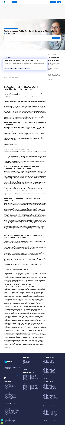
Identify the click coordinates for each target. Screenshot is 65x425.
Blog (33, 2)
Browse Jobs (20, 2)
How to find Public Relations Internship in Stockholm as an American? (53, 68)
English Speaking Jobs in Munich (49, 372)
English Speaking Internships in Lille (29, 376)
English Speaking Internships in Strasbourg (30, 384)
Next (6, 73)
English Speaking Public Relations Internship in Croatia (21, 300)
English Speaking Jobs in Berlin (48, 371)
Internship (5, 54)
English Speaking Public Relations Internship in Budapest (19, 307)
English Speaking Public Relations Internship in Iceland (22, 340)
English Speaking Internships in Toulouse (30, 378)
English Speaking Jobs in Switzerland (49, 388)
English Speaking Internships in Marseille (30, 380)
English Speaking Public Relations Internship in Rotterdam (14, 286)
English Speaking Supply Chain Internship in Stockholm (27, 276)
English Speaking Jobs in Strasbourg (49, 369)
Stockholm (9, 54)
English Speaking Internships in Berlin (30, 386)
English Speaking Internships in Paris (29, 375)
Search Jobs (25, 363)
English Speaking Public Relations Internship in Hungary (22, 296)
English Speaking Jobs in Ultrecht (49, 378)
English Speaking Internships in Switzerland (51, 410)
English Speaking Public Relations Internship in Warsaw (17, 309)
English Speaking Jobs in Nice (48, 368)
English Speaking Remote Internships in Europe (51, 419)
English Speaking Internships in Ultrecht (30, 393)
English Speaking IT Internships (9, 405)
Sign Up (53, 2)
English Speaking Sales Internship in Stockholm (30, 274)
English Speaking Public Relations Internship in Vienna (17, 310)
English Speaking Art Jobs (8, 399)
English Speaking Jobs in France (48, 385)
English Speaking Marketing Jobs (9, 387)
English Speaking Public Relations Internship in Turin (32, 313)
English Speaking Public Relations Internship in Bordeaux (31, 289)
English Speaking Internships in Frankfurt (30, 388)
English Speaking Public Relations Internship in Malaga (30, 323)
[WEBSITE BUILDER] (2, 423)
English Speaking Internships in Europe (50, 405)
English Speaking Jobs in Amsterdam (49, 374)
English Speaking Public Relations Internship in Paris (21, 344)
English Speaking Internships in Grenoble (30, 379)
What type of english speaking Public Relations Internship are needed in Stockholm (54, 72)
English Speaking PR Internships (9, 418)
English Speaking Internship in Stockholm (36, 281)
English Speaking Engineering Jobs (10, 386)
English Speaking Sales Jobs (9, 392)
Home (24, 360)
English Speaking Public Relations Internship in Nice (26, 292)
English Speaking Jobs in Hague (49, 375)
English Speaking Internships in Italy (49, 415)
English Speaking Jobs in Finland (49, 390)
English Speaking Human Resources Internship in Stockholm (34, 271)
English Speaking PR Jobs (8, 396)
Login (59, 2)
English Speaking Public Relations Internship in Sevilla (30, 317)
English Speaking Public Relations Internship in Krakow (31, 316)
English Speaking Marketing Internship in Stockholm (13, 274)
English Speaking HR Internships (9, 411)
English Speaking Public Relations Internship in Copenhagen (30, 326)
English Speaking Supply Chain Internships (11, 414)
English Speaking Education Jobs (9, 394)
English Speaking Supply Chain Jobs (10, 393)
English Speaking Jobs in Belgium (49, 396)
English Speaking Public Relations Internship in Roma (20, 306)
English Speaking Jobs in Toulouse (49, 363)
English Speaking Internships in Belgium (50, 417)
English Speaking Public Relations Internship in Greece (20, 302)
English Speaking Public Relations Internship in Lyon (34, 286)
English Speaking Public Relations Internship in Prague (17, 312)
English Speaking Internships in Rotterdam (31, 391)
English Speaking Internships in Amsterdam (31, 389)
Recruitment (27, 2)
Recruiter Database (26, 361)
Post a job (7, 68)
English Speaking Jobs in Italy (48, 394)
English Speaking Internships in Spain (49, 413)
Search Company (26, 364)
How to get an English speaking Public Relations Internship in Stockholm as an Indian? (54, 64)
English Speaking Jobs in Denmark (49, 395)
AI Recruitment (13, 68)
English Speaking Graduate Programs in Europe (51, 420)
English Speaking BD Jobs (8, 398)
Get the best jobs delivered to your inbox (14, 375)
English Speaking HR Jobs (8, 389)
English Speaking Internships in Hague (30, 390)
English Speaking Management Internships (11, 410)
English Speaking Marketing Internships (11, 409)
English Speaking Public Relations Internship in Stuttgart (32, 320)
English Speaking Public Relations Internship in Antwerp (24, 330)
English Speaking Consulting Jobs (9, 395)
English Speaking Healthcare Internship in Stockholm (21, 280)
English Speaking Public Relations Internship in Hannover (31, 324)
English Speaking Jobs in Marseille (49, 365)
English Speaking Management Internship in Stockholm (13, 271)
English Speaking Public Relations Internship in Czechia (21, 299)
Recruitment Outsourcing (23, 68)
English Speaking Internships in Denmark (50, 416)
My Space (25, 368)
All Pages (25, 369)
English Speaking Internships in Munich (30, 387)
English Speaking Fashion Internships (10, 412)
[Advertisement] (32, 12)
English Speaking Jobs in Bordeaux (49, 367)
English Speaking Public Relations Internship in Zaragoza (31, 319)
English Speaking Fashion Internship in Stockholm (12, 273)
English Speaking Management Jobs (10, 388)
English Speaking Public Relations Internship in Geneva (24, 334)
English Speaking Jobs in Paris (48, 360)
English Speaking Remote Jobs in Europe (50, 398)
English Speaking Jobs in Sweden (49, 389)
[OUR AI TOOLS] (2, 420)
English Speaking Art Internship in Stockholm (20, 281)
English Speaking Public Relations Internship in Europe (22, 341)
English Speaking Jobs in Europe (49, 384)
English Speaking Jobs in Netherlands (49, 386)
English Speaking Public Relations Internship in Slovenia (21, 336)
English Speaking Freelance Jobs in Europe (50, 399)
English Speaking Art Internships (9, 421)
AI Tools (37, 2)
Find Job (56, 37)
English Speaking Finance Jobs (9, 385)
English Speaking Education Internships (11, 415)
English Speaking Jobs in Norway (49, 393)
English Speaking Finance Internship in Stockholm (27, 277)
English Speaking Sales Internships (10, 413)
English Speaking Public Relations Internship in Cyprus (21, 337)
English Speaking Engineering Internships (11, 408)
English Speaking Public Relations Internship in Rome (29, 327)
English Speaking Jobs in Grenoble (49, 364)
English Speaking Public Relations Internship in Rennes (21, 295)
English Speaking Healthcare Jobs (10, 397)
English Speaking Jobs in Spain (48, 391)
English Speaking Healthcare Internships (11, 419)
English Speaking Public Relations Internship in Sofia (36, 312)
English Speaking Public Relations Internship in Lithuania (22, 303)
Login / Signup (26, 367)
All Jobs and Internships (27, 365)
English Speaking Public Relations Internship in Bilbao (25, 331)
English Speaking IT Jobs (8, 384)
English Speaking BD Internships (9, 420)
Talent (14, 2)
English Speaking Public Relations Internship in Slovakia (21, 338)
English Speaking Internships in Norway (50, 414)
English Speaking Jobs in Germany (49, 387)
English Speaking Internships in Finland (50, 412)
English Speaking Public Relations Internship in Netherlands (22, 343)
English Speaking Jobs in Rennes (49, 370)
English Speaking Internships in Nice (29, 383)
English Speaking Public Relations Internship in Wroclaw (24, 333)
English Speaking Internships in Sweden (50, 411)
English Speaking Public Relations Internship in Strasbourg (32, 288)
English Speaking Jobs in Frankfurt (49, 373)
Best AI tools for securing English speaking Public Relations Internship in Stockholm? (54, 78)
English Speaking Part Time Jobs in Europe (50, 397)
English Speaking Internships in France (50, 406)
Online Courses (26, 362)
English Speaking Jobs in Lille (48, 361)
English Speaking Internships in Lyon (29, 377)
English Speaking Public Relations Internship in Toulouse (24, 293)
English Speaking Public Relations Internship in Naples (13, 313)
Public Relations (15, 54)
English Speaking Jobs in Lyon (48, 362)
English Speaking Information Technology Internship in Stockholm (33, 273)
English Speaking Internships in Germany (50, 409)
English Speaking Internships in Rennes (30, 385)
